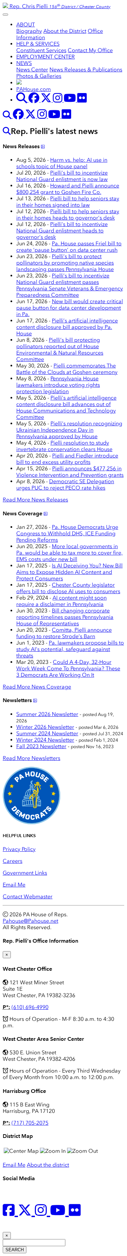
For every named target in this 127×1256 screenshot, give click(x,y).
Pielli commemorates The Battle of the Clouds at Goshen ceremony (67, 368)
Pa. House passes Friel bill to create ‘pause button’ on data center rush (69, 246)
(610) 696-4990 (30, 1007)
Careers (12, 861)
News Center (32, 69)
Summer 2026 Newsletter (47, 714)
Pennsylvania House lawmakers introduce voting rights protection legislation (58, 385)
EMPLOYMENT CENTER (45, 56)
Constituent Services (41, 50)
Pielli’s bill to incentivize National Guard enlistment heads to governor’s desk (62, 230)
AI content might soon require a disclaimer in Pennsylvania (61, 601)
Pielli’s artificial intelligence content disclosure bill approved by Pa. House (67, 327)
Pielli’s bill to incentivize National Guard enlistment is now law (62, 176)
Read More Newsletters (31, 758)
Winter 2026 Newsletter (45, 727)
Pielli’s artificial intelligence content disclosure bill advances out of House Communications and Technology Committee (66, 407)
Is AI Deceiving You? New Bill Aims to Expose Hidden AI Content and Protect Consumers (69, 572)
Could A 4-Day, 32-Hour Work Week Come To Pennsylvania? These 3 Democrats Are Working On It (68, 668)
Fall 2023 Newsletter (41, 746)
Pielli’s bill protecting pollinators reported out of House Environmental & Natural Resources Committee (59, 349)
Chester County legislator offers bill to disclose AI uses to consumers (68, 588)
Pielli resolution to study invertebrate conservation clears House (64, 446)
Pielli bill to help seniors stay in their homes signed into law (67, 201)
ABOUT (25, 24)
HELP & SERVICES (38, 44)
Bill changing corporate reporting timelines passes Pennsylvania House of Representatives (64, 617)
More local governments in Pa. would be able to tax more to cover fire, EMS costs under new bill (69, 552)
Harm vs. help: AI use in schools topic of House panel (61, 163)
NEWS (24, 63)
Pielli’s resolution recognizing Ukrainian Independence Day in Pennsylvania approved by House (69, 430)
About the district (48, 1165)
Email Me (14, 884)
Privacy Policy (19, 849)
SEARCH (14, 1249)
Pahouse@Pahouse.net (30, 921)
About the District (64, 31)
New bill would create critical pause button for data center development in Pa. (69, 307)
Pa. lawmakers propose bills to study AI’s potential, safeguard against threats (70, 649)
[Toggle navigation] (5, 15)
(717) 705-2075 (30, 1123)
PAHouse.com (33, 89)
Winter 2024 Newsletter (45, 740)
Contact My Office (90, 50)
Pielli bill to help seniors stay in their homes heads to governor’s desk (67, 214)
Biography (29, 31)
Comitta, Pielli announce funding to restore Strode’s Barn (64, 633)
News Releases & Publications (85, 69)
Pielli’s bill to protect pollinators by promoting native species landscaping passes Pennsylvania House (65, 262)
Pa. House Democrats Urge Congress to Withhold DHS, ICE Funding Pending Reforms (67, 533)
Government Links (25, 873)
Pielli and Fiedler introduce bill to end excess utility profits (67, 458)
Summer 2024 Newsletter (47, 733)
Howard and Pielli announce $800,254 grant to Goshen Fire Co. (67, 188)
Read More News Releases (35, 499)
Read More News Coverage (37, 686)
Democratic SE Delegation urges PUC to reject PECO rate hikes (65, 484)
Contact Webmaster (27, 896)
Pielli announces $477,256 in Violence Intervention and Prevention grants (70, 471)
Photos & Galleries (38, 76)
